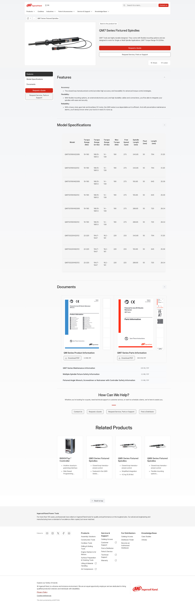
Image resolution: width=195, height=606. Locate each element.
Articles (144, 540)
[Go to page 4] (106, 332)
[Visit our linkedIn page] (69, 533)
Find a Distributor (107, 548)
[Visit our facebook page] (64, 533)
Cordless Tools (86, 543)
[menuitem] (31, 11)
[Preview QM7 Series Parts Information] (135, 324)
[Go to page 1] (106, 303)
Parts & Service (106, 551)
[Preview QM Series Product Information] (82, 324)
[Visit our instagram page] (53, 533)
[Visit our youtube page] (47, 533)
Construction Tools (88, 540)
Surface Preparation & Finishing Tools (88, 559)
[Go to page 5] (106, 342)
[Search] (124, 5)
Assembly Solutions (88, 536)
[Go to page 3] (106, 323)
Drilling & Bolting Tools (87, 547)
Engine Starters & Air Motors (88, 553)
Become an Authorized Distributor (125, 545)
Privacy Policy (42, 592)
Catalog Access (107, 539)
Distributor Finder (127, 540)
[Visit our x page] (58, 533)
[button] (114, 77)
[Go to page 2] (106, 313)
